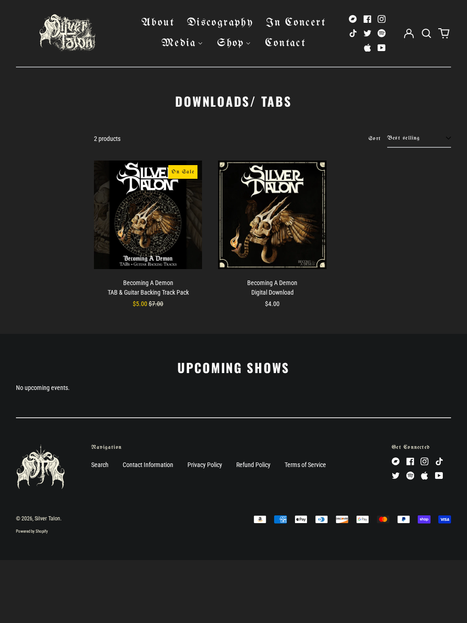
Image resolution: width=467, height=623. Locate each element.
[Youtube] (382, 48)
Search (100, 464)
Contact (285, 43)
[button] (426, 33)
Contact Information (148, 464)
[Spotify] (382, 33)
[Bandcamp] (353, 19)
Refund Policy (253, 464)
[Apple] (367, 48)
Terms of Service (305, 464)
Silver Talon (47, 518)
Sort (374, 138)
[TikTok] (353, 33)
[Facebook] (367, 19)
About (157, 22)
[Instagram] (382, 19)
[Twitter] (367, 33)
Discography (220, 22)
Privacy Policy (204, 464)
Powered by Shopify (32, 531)
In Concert (296, 22)
